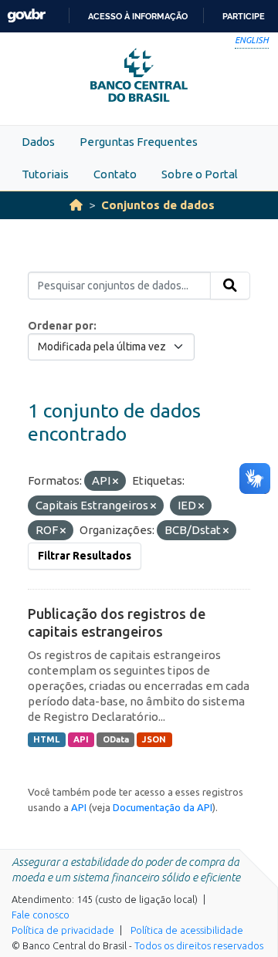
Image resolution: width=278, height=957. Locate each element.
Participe (243, 16)
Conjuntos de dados (158, 204)
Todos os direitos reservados (198, 945)
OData (116, 739)
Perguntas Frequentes (139, 141)
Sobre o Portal (199, 174)
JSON (154, 739)
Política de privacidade (63, 930)
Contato (115, 174)
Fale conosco (41, 914)
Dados (38, 141)
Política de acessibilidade (187, 930)
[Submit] (230, 285)
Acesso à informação (138, 16)
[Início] (76, 204)
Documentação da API (162, 807)
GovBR (26, 15)
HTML (46, 739)
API (81, 739)
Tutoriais (45, 174)
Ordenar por (60, 326)
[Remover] (115, 481)
